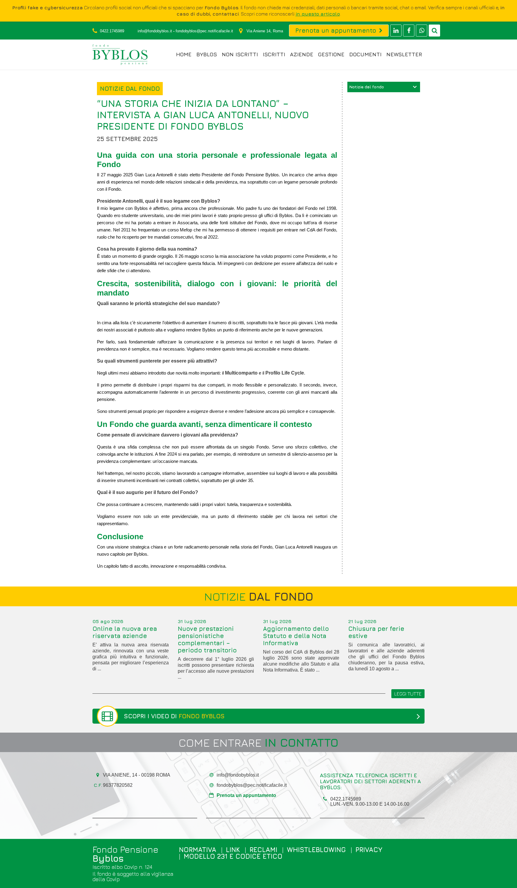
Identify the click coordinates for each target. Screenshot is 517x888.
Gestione (331, 54)
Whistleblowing (316, 850)
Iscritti (274, 54)
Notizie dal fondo (366, 86)
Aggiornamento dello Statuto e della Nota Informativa (296, 635)
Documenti (365, 54)
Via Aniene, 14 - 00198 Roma (136, 775)
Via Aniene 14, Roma (265, 31)
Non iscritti (240, 54)
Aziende (301, 54)
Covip (113, 879)
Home (183, 54)
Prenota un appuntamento (246, 795)
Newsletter (404, 54)
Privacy (368, 850)
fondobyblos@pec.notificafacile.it (204, 31)
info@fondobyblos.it (155, 31)
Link (233, 850)
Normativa (197, 850)
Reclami (263, 850)
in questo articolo (318, 13)
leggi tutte (408, 693)
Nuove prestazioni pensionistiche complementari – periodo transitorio (207, 639)
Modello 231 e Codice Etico (233, 856)
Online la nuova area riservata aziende (124, 632)
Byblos (206, 54)
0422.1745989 (112, 31)
